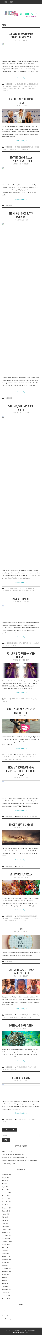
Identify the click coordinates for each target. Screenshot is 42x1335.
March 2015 (5, 1226)
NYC (16, 149)
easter (28, 1119)
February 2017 (6, 1193)
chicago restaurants (31, 916)
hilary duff (31, 757)
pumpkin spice (8, 645)
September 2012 (7, 1271)
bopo (11, 1017)
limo (35, 699)
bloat (25, 1067)
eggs (32, 1119)
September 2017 (7, 1175)
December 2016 (6, 1199)
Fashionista (17, 1332)
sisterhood (18, 89)
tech (26, 149)
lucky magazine (26, 86)
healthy (16, 1017)
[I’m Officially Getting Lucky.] (21, 116)
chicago (6, 588)
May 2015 (5, 1220)
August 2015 (5, 1214)
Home (5, 2)
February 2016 (6, 1208)
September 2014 (7, 1241)
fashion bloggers (16, 86)
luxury (4, 701)
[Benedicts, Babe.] (21, 1090)
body (5, 755)
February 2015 (6, 1229)
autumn (37, 643)
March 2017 (5, 1190)
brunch (19, 1119)
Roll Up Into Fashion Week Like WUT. (21, 655)
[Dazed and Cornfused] (21, 1038)
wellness (30, 1017)
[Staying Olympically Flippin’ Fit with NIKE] (21, 174)
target (25, 1017)
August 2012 (5, 1274)
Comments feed (6, 1316)
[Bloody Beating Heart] (21, 837)
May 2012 (5, 1281)
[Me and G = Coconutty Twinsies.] (21, 298)
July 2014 (5, 1247)
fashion (9, 86)
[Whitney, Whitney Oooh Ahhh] (21, 491)
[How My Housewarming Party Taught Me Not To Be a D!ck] (21, 787)
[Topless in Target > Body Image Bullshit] (21, 986)
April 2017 (5, 1187)
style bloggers (29, 89)
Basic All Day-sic (21, 599)
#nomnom (7, 643)
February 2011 (6, 1296)
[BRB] (21, 942)
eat (28, 1067)
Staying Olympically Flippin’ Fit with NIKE (21, 159)
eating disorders (22, 757)
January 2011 (6, 1299)
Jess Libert (25, 40)
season (17, 643)
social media (21, 149)
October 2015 (6, 1211)
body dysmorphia (26, 755)
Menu (4, 25)
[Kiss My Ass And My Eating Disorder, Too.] (21, 726)
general (10, 755)
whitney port (17, 591)
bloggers (29, 84)
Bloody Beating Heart (21, 824)
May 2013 (5, 1265)
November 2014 (6, 1235)
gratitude (26, 816)
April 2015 (5, 1223)
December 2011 (6, 1287)
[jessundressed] (21, 14)
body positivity (6, 1017)
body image (34, 755)
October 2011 (6, 1293)
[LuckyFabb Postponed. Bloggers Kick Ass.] (21, 50)
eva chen (4, 86)
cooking (12, 643)
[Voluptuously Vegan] (21, 887)
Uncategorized (8, 84)
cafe (18, 916)
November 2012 (6, 1268)
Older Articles (9, 1129)
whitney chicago (9, 591)
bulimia (8, 757)
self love (20, 1017)
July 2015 (5, 1217)
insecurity (5, 759)
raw (3, 921)
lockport (14, 918)
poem (18, 866)
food (3, 918)
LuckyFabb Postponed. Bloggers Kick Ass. (21, 35)
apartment (20, 816)
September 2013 (7, 1259)
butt (11, 757)
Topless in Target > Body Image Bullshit (20, 971)
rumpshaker (19, 759)
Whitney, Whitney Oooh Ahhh (21, 408)
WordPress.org (6, 1319)
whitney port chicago (28, 591)
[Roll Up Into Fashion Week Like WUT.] (21, 670)
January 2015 (6, 1232)
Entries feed (5, 1313)
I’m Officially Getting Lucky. (21, 101)
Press (11, 2)
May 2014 (5, 1250)
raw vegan (8, 921)
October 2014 (6, 1238)
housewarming (33, 816)
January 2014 (6, 1256)
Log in (4, 1310)
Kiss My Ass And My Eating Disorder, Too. (21, 711)
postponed (12, 89)
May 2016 (5, 1205)
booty (3, 757)
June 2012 (5, 1277)
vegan (12, 921)
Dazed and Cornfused (21, 1025)
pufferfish (13, 1069)
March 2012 (5, 1284)
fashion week (29, 699)
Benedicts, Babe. (21, 1077)
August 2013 (5, 1262)
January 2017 (6, 1196)
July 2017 (5, 1181)
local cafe (8, 918)
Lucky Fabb (12, 149)
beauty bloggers (21, 84)
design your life (14, 588)
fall (3, 645)
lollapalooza (11, 759)
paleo (8, 1069)
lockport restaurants (23, 918)
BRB (21, 929)
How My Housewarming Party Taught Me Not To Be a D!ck (21, 770)
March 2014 (5, 1253)
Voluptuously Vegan (21, 874)
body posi (35, 1015)
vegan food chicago (20, 921)
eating (31, 1067)
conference (5, 149)
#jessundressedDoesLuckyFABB (25, 147)
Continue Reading (21, 78)
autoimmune (20, 1067)
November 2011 (6, 1290)
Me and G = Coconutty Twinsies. (21, 215)
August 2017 (5, 1178)
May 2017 (5, 1184)
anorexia (19, 755)
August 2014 (5, 1244)
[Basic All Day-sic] (21, 612)
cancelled (35, 84)
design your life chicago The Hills (28, 588)
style (23, 89)
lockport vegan (34, 918)
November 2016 (6, 1202)
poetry (22, 866)
